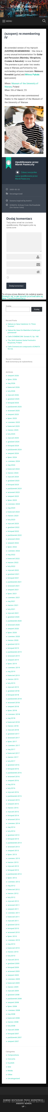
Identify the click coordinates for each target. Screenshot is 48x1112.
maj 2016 (11, 784)
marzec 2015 (13, 808)
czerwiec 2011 (14, 913)
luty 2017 (11, 761)
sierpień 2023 (13, 496)
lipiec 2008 (12, 1006)
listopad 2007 (13, 1034)
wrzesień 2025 (14, 410)
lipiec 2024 (12, 457)
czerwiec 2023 (14, 504)
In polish (11, 1063)
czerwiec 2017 (14, 745)
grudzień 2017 (13, 734)
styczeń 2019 (13, 687)
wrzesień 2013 (14, 847)
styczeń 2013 (13, 866)
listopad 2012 (13, 870)
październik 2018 (15, 699)
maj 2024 (11, 465)
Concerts (11, 1059)
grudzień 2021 (13, 574)
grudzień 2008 (13, 995)
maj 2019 (11, 671)
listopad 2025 (13, 403)
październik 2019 (15, 652)
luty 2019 (11, 683)
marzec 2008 (13, 1022)
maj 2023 (11, 508)
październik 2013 (15, 843)
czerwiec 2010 (14, 940)
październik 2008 (15, 998)
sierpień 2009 (13, 975)
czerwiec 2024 (14, 461)
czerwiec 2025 (14, 422)
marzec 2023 (13, 516)
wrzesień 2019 (14, 656)
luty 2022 (11, 566)
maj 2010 (11, 944)
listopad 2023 (13, 484)
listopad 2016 (13, 769)
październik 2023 (15, 488)
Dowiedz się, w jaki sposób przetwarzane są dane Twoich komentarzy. (22, 297)
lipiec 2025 (12, 418)
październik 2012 (15, 874)
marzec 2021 (13, 605)
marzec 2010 (13, 952)
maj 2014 (11, 827)
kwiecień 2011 (14, 917)
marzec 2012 (13, 893)
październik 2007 (15, 1037)
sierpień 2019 (13, 660)
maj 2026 (11, 383)
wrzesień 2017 (14, 738)
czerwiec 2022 (14, 551)
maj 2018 (11, 718)
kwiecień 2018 (14, 722)
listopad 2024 (13, 446)
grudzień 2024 (13, 442)
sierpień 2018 (13, 706)
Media (10, 1071)
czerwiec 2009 (14, 979)
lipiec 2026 (12, 379)
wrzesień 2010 (14, 932)
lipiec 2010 (12, 936)
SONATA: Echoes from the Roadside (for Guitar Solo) (25, 206)
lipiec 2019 (12, 664)
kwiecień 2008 (14, 1018)
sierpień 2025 (13, 414)
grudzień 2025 (13, 399)
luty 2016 (11, 788)
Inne (9, 1067)
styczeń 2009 (13, 991)
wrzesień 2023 (14, 492)
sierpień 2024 (13, 453)
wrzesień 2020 (14, 625)
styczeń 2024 (13, 477)
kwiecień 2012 (14, 889)
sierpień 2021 (13, 590)
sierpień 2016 (13, 780)
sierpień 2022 (13, 543)
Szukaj (43, 21)
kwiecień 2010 (14, 948)
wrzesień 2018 (14, 702)
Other (10, 1074)
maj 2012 (11, 886)
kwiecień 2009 (14, 983)
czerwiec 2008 (14, 1010)
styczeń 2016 (13, 792)
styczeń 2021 (13, 613)
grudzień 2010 (13, 925)
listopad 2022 (13, 531)
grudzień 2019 (13, 644)
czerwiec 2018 (14, 714)
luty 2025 (11, 434)
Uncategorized (16, 194)
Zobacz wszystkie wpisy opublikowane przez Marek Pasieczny (26, 175)
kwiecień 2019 (14, 675)
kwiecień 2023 (14, 512)
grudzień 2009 (13, 963)
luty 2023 (11, 519)
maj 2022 (11, 555)
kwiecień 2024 (14, 469)
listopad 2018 (13, 695)
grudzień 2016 (13, 765)
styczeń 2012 (13, 901)
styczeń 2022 (13, 570)
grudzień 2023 (13, 481)
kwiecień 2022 (14, 558)
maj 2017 (11, 749)
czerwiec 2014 (14, 823)
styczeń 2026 (13, 395)
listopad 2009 (13, 967)
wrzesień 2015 (14, 800)
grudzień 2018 (13, 691)
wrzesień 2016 (14, 776)
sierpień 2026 (13, 375)
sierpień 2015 (13, 804)
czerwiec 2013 (14, 858)
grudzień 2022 (13, 527)
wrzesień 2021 (14, 586)
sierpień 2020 (13, 628)
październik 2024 (15, 449)
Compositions (13, 1055)
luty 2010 (11, 956)
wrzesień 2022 (14, 539)
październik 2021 (15, 582)
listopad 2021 (13, 578)
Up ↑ (24, 1107)
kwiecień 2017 (14, 753)
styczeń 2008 (13, 1030)
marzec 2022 (13, 562)
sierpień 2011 (13, 909)
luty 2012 (11, 897)
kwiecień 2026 (14, 387)
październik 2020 (15, 621)
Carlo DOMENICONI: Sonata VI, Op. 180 (23, 336)
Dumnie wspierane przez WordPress (23, 1100)
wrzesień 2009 (14, 971)
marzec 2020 (13, 640)
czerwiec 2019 (14, 667)
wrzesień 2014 (14, 819)
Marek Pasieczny (24, 6)
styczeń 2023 (13, 523)
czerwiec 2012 (14, 882)
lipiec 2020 (12, 632)
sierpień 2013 (13, 850)
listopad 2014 (13, 815)
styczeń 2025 (13, 438)
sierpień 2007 (13, 1041)
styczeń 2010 (13, 960)
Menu (9, 21)
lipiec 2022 (12, 547)
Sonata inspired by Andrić (21, 201)
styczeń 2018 (13, 730)
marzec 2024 (13, 473)
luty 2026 (11, 391)
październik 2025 (15, 407)
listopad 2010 (13, 928)
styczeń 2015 (13, 812)
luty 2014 (11, 831)
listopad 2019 (13, 648)
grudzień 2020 (13, 617)
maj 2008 (11, 1014)
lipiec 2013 (12, 854)
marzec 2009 (13, 987)
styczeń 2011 (13, 921)
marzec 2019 (13, 679)
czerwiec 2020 (14, 636)
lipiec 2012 (12, 878)
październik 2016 (15, 773)
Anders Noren (23, 1104)
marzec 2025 (13, 430)
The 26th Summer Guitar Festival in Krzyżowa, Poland (22, 341)
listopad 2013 (13, 839)
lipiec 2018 (12, 710)
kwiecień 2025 (14, 426)
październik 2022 (15, 535)
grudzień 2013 (13, 835)
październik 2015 (15, 796)
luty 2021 (11, 609)
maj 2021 (11, 601)
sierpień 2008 (13, 1002)
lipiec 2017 (12, 741)
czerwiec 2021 (14, 597)
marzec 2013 (13, 862)
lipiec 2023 (12, 500)
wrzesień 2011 (14, 905)
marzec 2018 (13, 726)
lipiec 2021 (12, 593)
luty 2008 (11, 1026)
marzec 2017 (13, 757)
